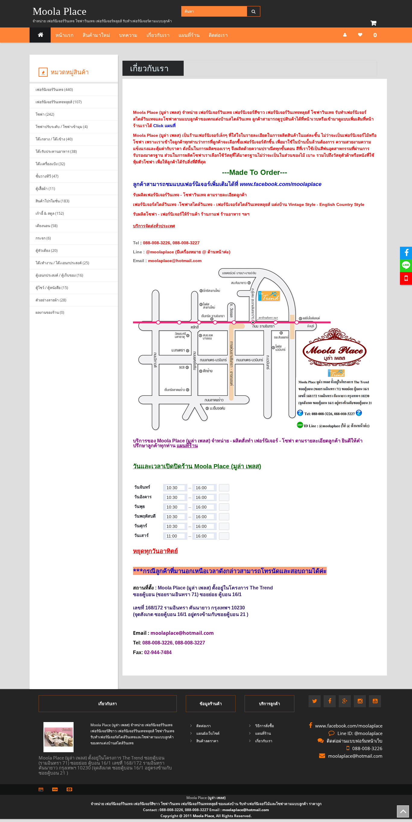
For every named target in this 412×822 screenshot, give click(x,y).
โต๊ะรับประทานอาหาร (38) (56, 151)
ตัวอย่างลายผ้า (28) (51, 300)
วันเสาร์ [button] (141, 535)
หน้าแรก (64, 35)
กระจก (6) (43, 238)
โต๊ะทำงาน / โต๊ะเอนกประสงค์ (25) (62, 262)
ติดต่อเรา (218, 35)
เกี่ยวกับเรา (158, 35)
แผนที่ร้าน (189, 35)
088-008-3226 (367, 748)
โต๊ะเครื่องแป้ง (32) (50, 163)
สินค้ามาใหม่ (96, 35)
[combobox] (175, 487)
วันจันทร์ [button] (142, 487)
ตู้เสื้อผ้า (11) (45, 188)
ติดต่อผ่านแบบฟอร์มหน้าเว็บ (354, 741)
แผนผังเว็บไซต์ (208, 733)
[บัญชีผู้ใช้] (345, 34)
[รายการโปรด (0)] (360, 34)
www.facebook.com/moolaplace (348, 726)
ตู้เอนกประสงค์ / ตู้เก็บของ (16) (59, 275)
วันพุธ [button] (139, 506)
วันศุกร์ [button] (140, 525)
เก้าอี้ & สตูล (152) (50, 213)
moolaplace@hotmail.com (355, 756)
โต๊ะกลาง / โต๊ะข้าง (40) (54, 139)
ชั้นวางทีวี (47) (47, 176)
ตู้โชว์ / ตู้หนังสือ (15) (52, 287)
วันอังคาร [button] (143, 496)
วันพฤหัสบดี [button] (145, 516)
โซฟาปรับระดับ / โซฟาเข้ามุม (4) (62, 126)
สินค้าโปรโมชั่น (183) (52, 201)
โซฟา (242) (45, 114)
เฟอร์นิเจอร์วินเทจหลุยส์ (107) (59, 101)
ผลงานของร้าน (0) (50, 312)
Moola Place (60, 11)
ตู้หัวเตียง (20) (47, 250)
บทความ (128, 35)
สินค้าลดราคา (207, 740)
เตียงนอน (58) (47, 225)
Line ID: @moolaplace (360, 733)
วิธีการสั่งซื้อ (264, 725)
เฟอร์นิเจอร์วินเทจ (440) (54, 89)
